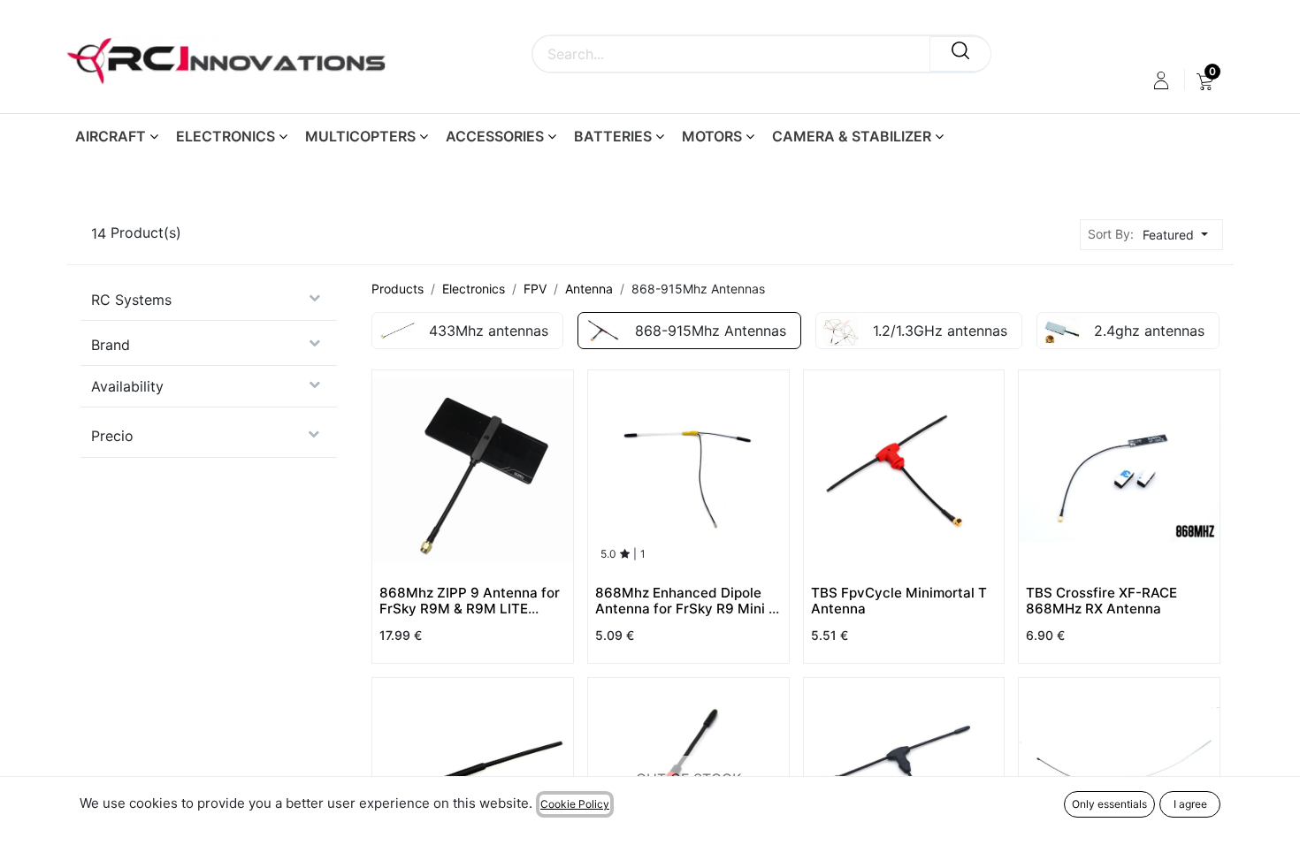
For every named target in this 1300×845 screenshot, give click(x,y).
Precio (112, 436)
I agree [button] (1190, 804)
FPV (535, 288)
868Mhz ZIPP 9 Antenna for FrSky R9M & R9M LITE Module (469, 608)
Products (397, 288)
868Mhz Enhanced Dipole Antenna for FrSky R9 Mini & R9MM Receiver (686, 608)
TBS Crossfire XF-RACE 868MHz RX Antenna (1101, 600)
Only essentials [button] (1109, 804)
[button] (1180, 234)
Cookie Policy (574, 804)
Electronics (473, 288)
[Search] (960, 54)
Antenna (589, 288)
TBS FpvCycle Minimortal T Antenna (899, 600)
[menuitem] (1204, 80)
